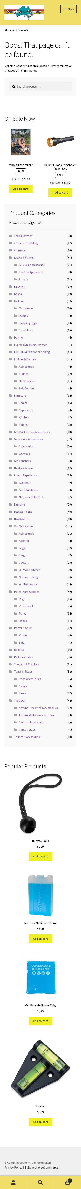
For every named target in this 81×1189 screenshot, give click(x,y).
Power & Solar (23, 628)
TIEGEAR (20, 700)
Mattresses (26, 308)
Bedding (19, 301)
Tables (23, 424)
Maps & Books (23, 512)
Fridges (23, 374)
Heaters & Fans (23, 468)
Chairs (23, 403)
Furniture (20, 395)
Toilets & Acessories (27, 737)
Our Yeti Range (23, 526)
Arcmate (19, 250)
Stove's (23, 279)
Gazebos (24, 454)
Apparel (24, 541)
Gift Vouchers (22, 461)
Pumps (23, 315)
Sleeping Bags (28, 323)
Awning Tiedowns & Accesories (38, 708)
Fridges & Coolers (25, 359)
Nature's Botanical (31, 497)
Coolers (24, 562)
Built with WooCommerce (41, 1167)
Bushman (25, 483)
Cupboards (26, 410)
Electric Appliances (31, 272)
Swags (23, 686)
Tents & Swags (23, 671)
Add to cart (20, 188)
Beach (18, 294)
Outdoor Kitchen (29, 570)
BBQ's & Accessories (32, 265)
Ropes (23, 621)
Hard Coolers (27, 381)
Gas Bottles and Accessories (32, 432)
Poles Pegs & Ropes (26, 591)
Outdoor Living (28, 577)
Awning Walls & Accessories (36, 715)
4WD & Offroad (23, 236)
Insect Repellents (25, 475)
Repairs (19, 650)
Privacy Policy (13, 1167)
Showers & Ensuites (26, 664)
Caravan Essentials (31, 722)
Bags (22, 548)
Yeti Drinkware (28, 584)
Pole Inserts (27, 606)
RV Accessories (23, 657)
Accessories (26, 366)
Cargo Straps (27, 729)
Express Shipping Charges (30, 345)
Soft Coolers (26, 388)
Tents (22, 693)
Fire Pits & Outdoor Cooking (32, 352)
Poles (22, 613)
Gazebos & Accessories (28, 439)
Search (40, 1182)
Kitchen (24, 417)
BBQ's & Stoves (24, 257)
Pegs (22, 599)
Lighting (19, 504)
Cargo (23, 555)
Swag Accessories (30, 679)
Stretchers (26, 330)
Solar (22, 642)
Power (23, 635)
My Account (13, 1182)
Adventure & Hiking (26, 243)
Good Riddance (28, 490)
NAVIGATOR (21, 519)
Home (12, 30)
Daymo (18, 337)
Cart (62, 1179)
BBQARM (20, 286)
